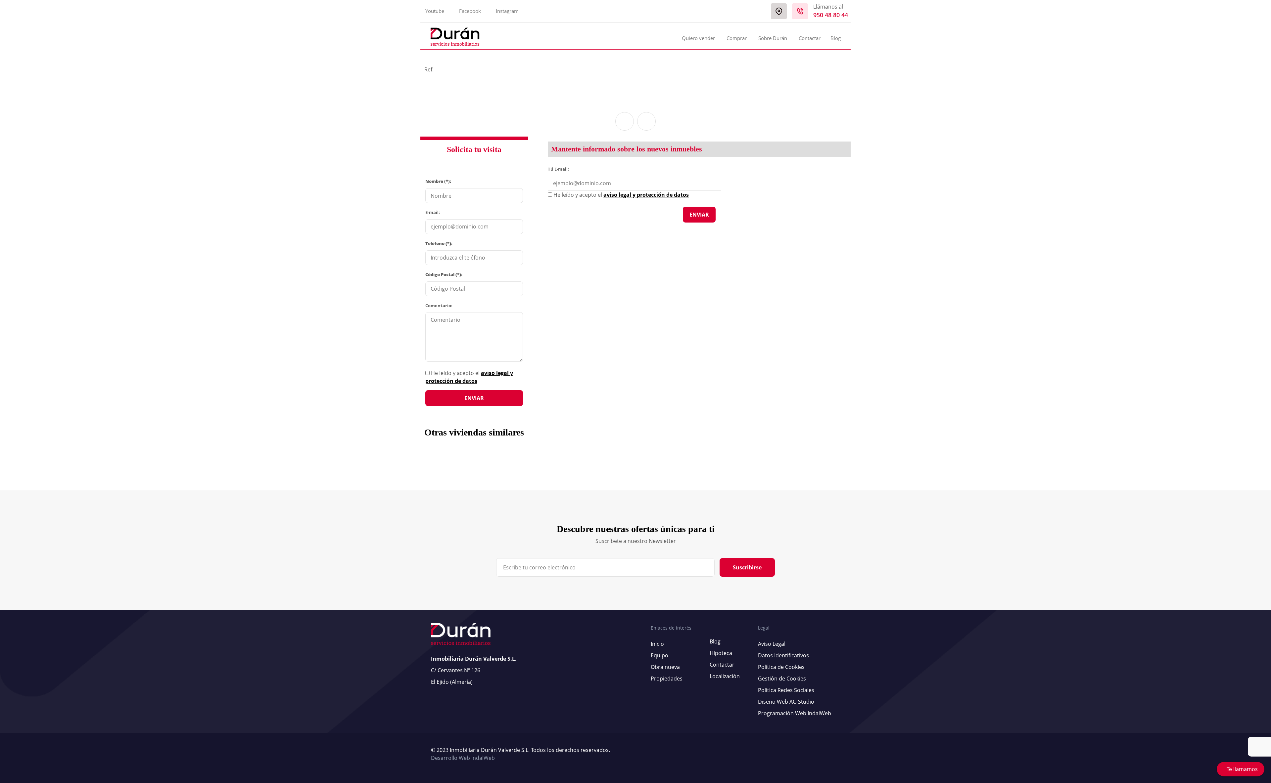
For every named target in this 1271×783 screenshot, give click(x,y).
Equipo (659, 655)
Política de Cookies (781, 667)
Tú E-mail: (560, 168)
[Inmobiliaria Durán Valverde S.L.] (455, 36)
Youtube (434, 11)
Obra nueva (665, 667)
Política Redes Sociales (786, 690)
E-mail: (432, 212)
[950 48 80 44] (800, 11)
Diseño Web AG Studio (786, 701)
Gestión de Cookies (782, 678)
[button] (624, 121)
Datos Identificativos (783, 655)
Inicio (657, 643)
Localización (725, 676)
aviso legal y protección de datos (646, 194)
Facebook (470, 11)
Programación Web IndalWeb (794, 713)
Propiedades (667, 678)
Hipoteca (721, 653)
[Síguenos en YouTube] (831, 754)
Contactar (810, 38)
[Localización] (779, 11)
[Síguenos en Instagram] (838, 754)
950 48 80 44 (830, 15)
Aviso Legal (771, 643)
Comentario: (438, 306)
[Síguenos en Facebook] (835, 754)
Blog (835, 38)
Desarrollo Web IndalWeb (463, 758)
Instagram (507, 11)
